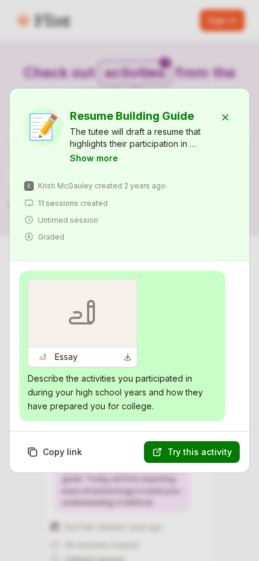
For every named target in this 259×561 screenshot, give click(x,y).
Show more (94, 158)
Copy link (62, 452)
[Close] (225, 117)
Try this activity (199, 452)
